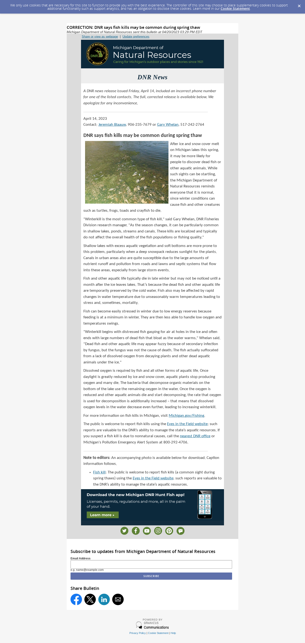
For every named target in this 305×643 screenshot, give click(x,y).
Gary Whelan (167, 125)
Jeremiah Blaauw (112, 125)
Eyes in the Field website (187, 424)
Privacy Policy (137, 633)
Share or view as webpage (100, 36)
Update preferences (135, 36)
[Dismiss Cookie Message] (299, 4)
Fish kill (99, 472)
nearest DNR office (195, 436)
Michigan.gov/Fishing (186, 416)
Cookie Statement (235, 8)
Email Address (81, 558)
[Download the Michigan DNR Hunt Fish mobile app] (152, 519)
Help (173, 633)
